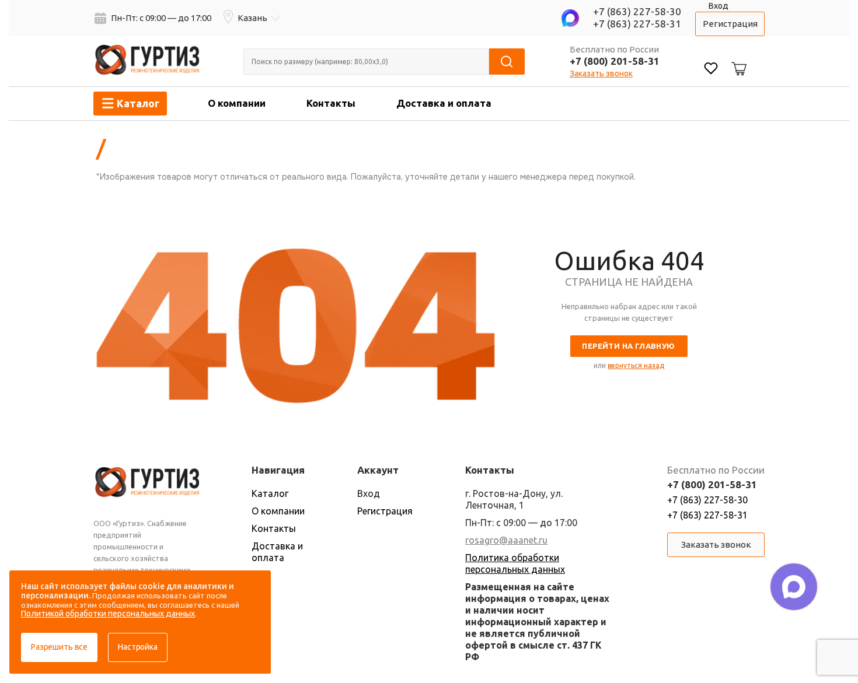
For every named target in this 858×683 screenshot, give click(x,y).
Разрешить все (59, 647)
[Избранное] (711, 69)
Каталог (270, 493)
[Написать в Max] (793, 586)
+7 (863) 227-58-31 (637, 23)
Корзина (737, 59)
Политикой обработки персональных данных (108, 613)
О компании (237, 102)
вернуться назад (636, 365)
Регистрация (730, 24)
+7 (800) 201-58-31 (615, 60)
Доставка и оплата (443, 102)
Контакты (330, 102)
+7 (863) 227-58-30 (637, 11)
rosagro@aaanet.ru (506, 540)
